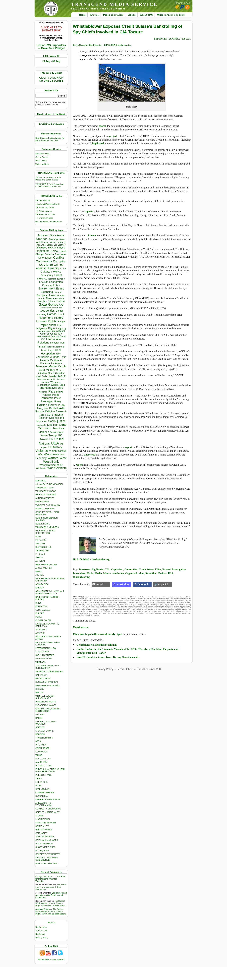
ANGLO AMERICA (43, 568)
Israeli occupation (51, 351)
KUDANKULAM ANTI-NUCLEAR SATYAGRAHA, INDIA (50, 770)
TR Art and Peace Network (47, 204)
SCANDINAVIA (42, 652)
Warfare (53, 458)
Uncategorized (42, 851)
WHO (60, 464)
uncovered (89, 454)
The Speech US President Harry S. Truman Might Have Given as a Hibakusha (50, 903)
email (100, 584)
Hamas (52, 314)
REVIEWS (40, 714)
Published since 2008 (149, 669)
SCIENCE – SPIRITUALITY (47, 812)
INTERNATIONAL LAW (45, 648)
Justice (54, 357)
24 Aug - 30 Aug (51, 61)
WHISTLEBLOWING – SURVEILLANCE (45, 697)
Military (50, 369)
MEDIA (38, 617)
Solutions (52, 424)
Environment (46, 288)
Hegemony (46, 317)
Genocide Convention (51, 307)
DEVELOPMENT (43, 759)
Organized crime (134, 573)
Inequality (61, 328)
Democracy (47, 275)
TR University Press (44, 218)
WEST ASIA (40, 662)
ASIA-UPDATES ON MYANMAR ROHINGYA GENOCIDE (49, 592)
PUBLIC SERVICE (43, 775)
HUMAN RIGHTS (43, 547)
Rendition (151, 573)
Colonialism (45, 257)
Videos (132, 14)
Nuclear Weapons (51, 382)
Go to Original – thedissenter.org (91, 559)
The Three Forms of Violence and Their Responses (50, 887)
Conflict (58, 257)
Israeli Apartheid (55, 346)
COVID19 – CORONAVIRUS (48, 809)
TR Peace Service (43, 211)
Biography (42, 247)
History (58, 317)
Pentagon (47, 401)
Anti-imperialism (57, 239)
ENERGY (39, 588)
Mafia (90, 573)
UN (51, 439)
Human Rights (46, 321)
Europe (57, 292)
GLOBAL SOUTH (43, 620)
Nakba (53, 376)
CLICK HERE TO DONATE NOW (51, 29)
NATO (62, 376)
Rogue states (46, 415)
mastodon (123, 584)
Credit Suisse (146, 569)
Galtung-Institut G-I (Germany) (48, 221)
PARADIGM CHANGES (45, 705)
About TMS (146, 14)
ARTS (38, 741)
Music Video (42, 376)
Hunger (62, 321)
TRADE (38, 755)
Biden (50, 244)
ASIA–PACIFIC (42, 584)
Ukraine (43, 439)
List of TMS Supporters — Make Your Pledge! (51, 47)
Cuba (63, 268)
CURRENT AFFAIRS (44, 792)
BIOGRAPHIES (42, 502)
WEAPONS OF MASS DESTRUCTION (45, 532)
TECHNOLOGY (42, 550)
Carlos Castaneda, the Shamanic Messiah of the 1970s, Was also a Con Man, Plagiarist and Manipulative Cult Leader (127, 650)
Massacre (42, 366)
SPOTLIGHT (41, 629)
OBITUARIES (41, 833)
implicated (98, 143)
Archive (94, 14)
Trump (53, 435)
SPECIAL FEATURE (44, 731)
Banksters (84, 569)
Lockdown (56, 363)
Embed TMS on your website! (51, 960)
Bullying (61, 247)
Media (53, 366)
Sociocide (41, 425)
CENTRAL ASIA (42, 610)
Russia (58, 414)
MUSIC (38, 785)
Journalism (42, 356)
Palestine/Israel (51, 394)
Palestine (55, 391)
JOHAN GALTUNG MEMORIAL (49, 484)
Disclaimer (40, 934)
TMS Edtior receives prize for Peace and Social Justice (48, 178)
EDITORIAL (40, 481)
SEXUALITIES (41, 796)
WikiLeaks (41, 468)
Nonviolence (44, 379)
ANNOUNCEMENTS (44, 498)
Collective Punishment (55, 254)
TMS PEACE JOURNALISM (47, 505)
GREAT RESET (42, 748)
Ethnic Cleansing (52, 290)
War (40, 454)
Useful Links (41, 927)
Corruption (59, 261)
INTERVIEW (40, 745)
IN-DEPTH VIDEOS (44, 844)
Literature (45, 363)
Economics (56, 282)
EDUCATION (41, 606)
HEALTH (39, 692)
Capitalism (43, 251)
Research (61, 411)
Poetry (57, 401)
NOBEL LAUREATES (45, 509)
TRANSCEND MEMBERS (47, 527)
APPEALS (40, 633)
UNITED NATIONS (43, 659)
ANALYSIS (40, 543)
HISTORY (39, 689)
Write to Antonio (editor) (171, 14)
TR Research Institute (45, 214)
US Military (55, 447)
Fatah (41, 298)
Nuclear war (59, 379)
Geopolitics (47, 310)
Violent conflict (57, 451)
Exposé (166, 569)
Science (43, 417)
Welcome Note (42, 164)
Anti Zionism (42, 242)
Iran (62, 342)
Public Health (57, 408)
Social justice (57, 421)
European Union (46, 295)
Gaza (43, 304)
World (51, 468)
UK (60, 435)
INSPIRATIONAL (42, 819)
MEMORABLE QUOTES (46, 564)
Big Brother (59, 244)
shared (103, 126)
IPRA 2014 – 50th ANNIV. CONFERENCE (46, 858)
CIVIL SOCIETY (42, 789)
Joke (58, 353)
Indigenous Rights (45, 328)
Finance (50, 298)
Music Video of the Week (46, 863)
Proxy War (42, 408)
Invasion (54, 342)
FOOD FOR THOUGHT (45, 823)
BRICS (52, 247)
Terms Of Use (41, 930)
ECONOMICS (41, 752)
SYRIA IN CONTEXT (44, 655)
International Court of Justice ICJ (52, 332)
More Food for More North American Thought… (50, 878)
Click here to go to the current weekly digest (97, 634)
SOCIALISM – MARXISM (46, 682)
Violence (42, 451)
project (113, 136)
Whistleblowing (47, 464)
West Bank (51, 461)
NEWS (38, 571)
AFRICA (39, 557)
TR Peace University (44, 207)
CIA (107, 569)
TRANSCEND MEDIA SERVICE (114, 4)
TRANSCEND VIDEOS (45, 491)
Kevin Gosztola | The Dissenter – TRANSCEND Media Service (102, 44)
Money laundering (113, 573)
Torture (44, 435)
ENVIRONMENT (42, 678)
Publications (41, 161)
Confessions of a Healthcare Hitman (96, 644)
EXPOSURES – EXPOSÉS (47, 685)
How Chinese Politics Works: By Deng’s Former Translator (49, 139)
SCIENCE (39, 727)
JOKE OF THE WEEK (45, 837)
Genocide (55, 304)
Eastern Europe (56, 279)
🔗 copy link (161, 584)
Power (52, 405)
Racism (39, 411)
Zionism (61, 468)
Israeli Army (47, 350)
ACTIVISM (40, 561)
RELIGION (40, 734)
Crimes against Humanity (49, 266)
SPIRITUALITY (42, 826)
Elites (56, 285)
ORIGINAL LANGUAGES (46, 840)
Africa (53, 235)
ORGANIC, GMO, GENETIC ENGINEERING (47, 710)
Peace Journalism (113, 14)
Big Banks (97, 569)
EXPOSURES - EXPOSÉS (166, 38)
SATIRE (38, 718)
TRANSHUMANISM (44, 738)
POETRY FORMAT (43, 830)
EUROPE (39, 613)
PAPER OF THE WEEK (45, 495)
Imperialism (48, 325)
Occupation (44, 384)
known (92, 235)
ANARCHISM (41, 762)
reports (89, 211)
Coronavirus (44, 261)
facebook (143, 584)
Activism (43, 235)
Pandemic (47, 397)
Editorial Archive (42, 154)
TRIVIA (38, 778)
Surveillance (56, 432)
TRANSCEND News (44, 488)
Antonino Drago (42, 909)
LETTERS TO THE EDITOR (47, 799)
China (54, 251)
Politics (42, 405)
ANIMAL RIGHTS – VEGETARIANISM (44, 804)
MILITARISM (41, 540)
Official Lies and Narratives (52, 386)
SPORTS (39, 816)
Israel (42, 346)
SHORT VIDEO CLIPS (45, 847)
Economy (47, 285)
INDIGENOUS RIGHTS (45, 702)
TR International (42, 200)
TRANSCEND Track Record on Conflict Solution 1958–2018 (49, 185)
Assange (41, 245)
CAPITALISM (41, 675)
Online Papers (41, 157)
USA (55, 443)
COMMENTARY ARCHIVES (47, 854)
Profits (61, 405)
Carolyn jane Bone (43, 876)
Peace (57, 398)
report (128, 447)
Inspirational (44, 331)
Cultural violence (51, 271)
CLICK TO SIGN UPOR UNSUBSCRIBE (51, 79)
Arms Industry (58, 242)
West (63, 458)
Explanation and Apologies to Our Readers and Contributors (51, 895)
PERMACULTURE (43, 766)
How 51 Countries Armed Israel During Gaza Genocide (107, 657)
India (59, 325)
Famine (61, 295)
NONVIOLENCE (42, 524)
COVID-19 (46, 264)
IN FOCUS (40, 554)
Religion (50, 411)
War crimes (51, 454)
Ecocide (43, 282)
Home (82, 14)
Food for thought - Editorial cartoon (51, 299)
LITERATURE (41, 782)
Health (61, 314)
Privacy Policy (41, 937)
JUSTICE (39, 575)
